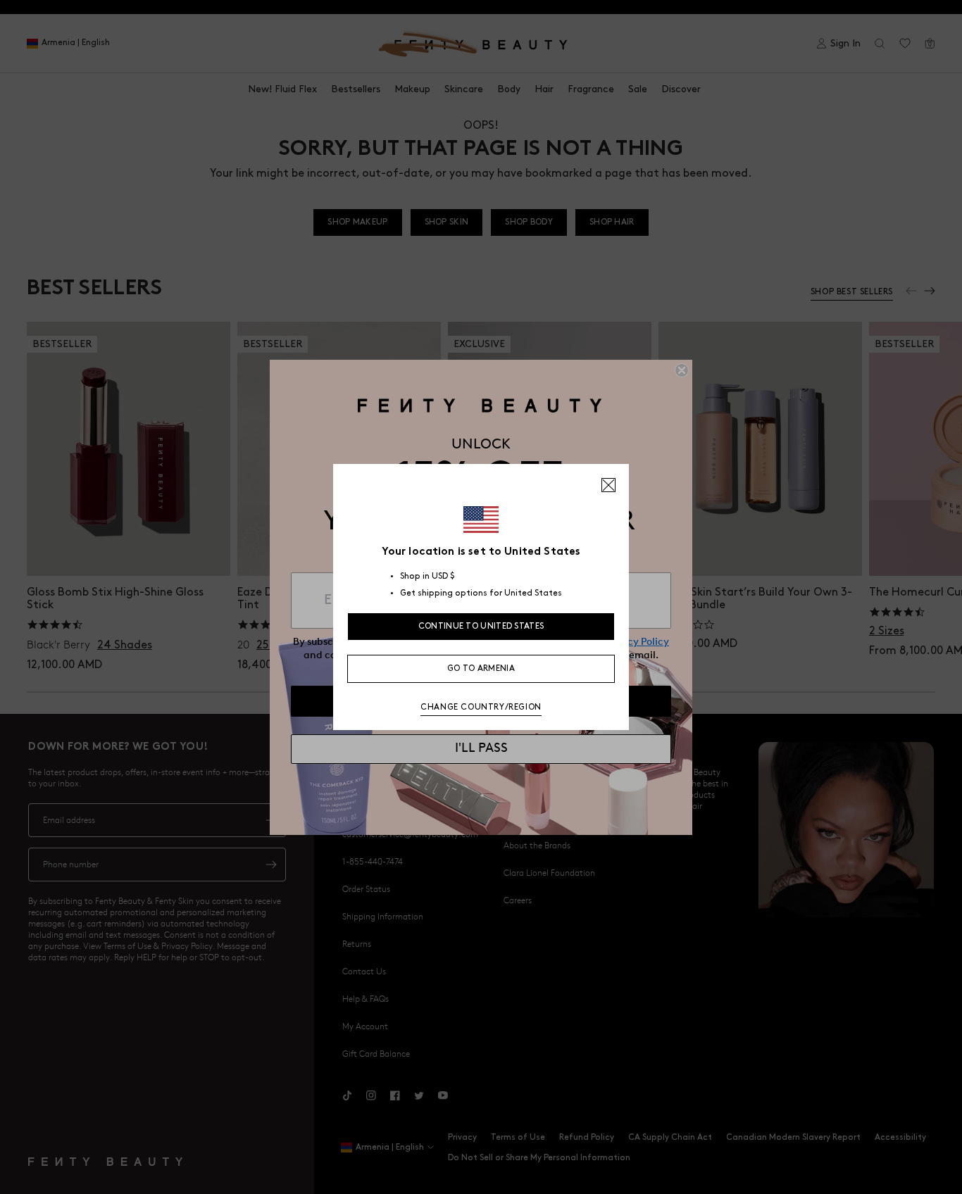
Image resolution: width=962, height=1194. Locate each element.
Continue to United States (481, 626)
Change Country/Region (481, 707)
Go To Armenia (481, 668)
